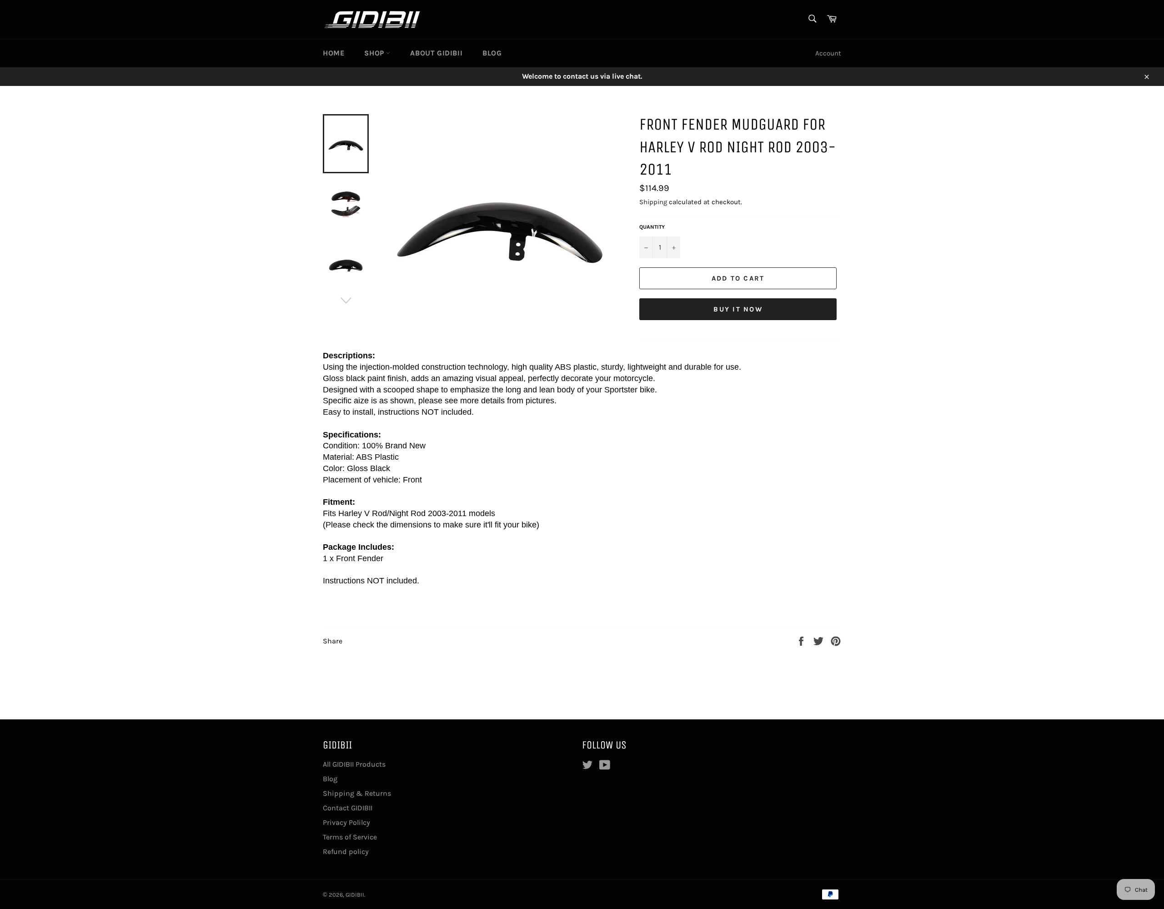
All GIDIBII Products (354, 764)
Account (828, 53)
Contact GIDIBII (347, 808)
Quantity (652, 227)
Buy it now (738, 309)
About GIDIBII (436, 53)
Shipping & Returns (357, 793)
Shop (375, 53)
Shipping (653, 202)
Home (333, 53)
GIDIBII (355, 894)
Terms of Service (350, 837)
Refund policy (346, 851)
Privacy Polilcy (346, 822)
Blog (492, 53)
